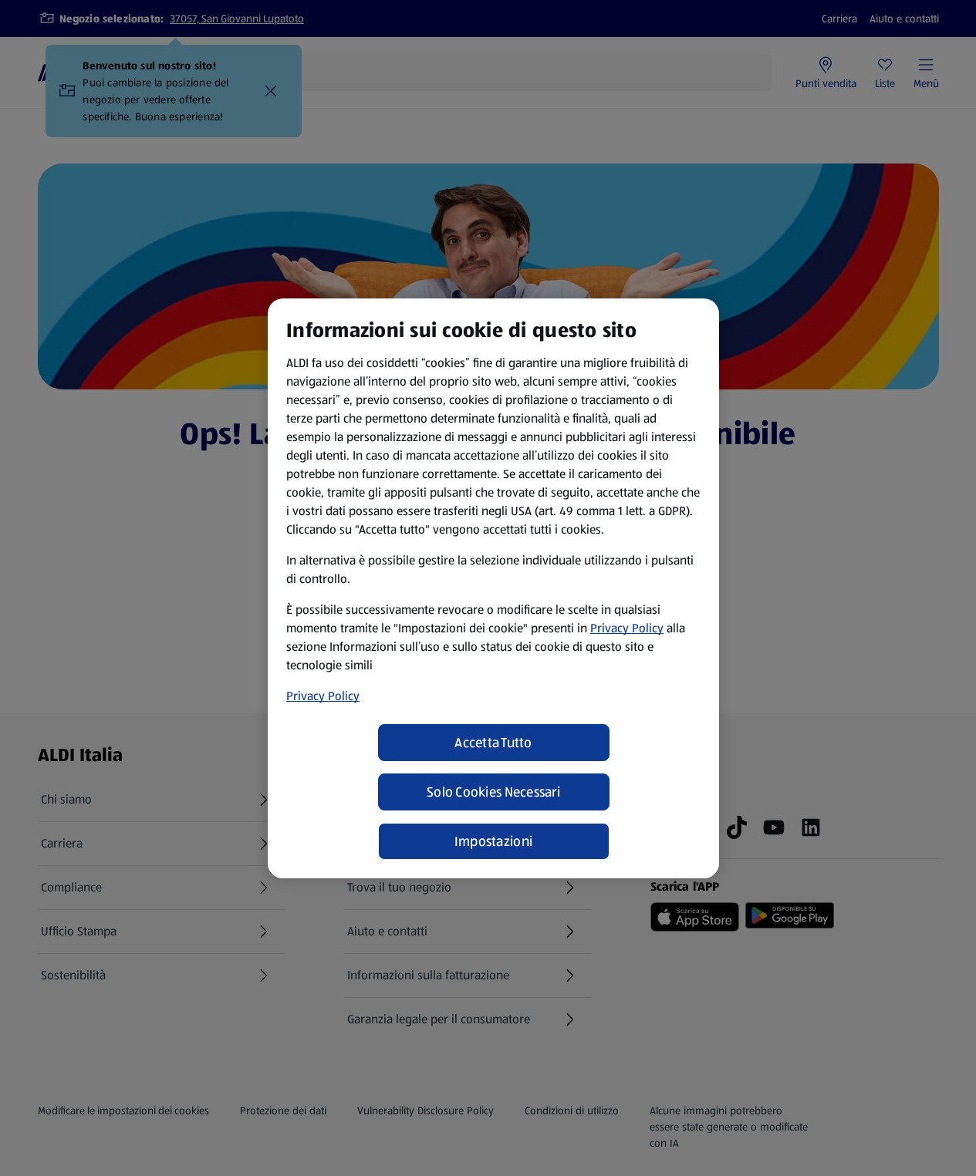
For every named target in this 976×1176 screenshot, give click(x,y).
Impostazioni (493, 841)
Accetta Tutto (493, 743)
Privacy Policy (627, 628)
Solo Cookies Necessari (493, 792)
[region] (493, 588)
